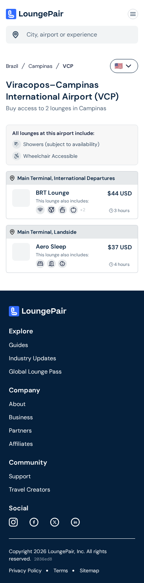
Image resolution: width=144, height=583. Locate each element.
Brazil (12, 66)
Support (20, 476)
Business (21, 417)
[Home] (35, 14)
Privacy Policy (25, 570)
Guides (18, 345)
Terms (61, 570)
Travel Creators (29, 489)
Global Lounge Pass (35, 371)
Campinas (40, 66)
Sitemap (89, 570)
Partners (20, 430)
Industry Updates (32, 358)
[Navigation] (133, 14)
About (17, 404)
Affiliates (21, 444)
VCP (68, 66)
